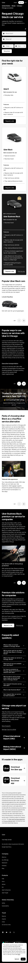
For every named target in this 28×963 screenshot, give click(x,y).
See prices (7, 51)
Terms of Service (8, 821)
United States (6, 6)
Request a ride (9, 121)
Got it (23, 959)
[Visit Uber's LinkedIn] (3, 932)
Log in (15, 2)
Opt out (17, 959)
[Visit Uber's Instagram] (10, 932)
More (3, 25)
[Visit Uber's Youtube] (6, 932)
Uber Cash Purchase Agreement (17, 819)
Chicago (19, 6)
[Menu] (25, 2)
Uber (3, 2)
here (19, 954)
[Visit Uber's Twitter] (14, 932)
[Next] (24, 321)
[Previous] (19, 321)
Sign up (21, 2)
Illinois (13, 6)
